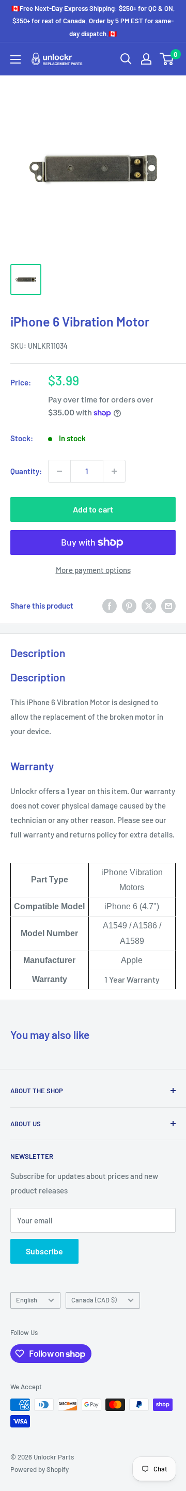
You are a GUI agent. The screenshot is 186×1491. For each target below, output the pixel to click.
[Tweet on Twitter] (149, 605)
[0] (167, 59)
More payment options (93, 569)
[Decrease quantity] (59, 471)
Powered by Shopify (39, 1469)
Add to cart (93, 509)
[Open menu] (15, 59)
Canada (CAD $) (94, 1300)
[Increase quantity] (114, 471)
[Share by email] (168, 605)
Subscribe (44, 1251)
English (26, 1300)
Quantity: (26, 471)
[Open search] (126, 59)
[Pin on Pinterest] (129, 605)
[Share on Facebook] (109, 605)
